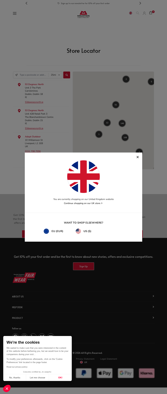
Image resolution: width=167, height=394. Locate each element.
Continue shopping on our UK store (82, 203)
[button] (7, 388)
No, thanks (14, 377)
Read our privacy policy (17, 367)
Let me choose (37, 377)
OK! (60, 377)
